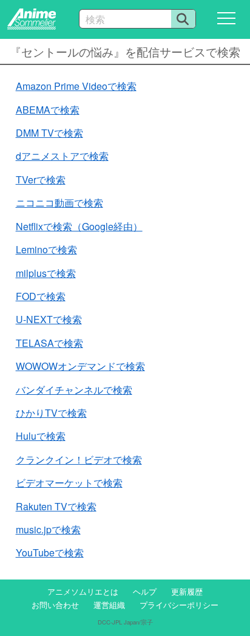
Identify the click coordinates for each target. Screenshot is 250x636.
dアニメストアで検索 (62, 156)
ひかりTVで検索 (51, 413)
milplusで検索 (46, 273)
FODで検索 (41, 296)
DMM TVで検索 (49, 133)
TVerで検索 (41, 179)
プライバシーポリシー (179, 604)
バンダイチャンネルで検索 (74, 390)
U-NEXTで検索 (49, 319)
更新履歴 (187, 591)
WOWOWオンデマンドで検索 (80, 366)
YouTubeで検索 (50, 552)
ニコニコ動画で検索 (59, 203)
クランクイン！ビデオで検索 (79, 460)
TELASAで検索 (49, 343)
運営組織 (109, 604)
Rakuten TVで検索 (56, 506)
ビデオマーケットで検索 (69, 483)
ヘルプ (145, 591)
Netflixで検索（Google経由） (79, 226)
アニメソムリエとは (82, 591)
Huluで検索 (41, 436)
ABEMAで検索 (47, 110)
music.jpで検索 (48, 529)
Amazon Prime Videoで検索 (76, 86)
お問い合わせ (55, 604)
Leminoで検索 (46, 249)
